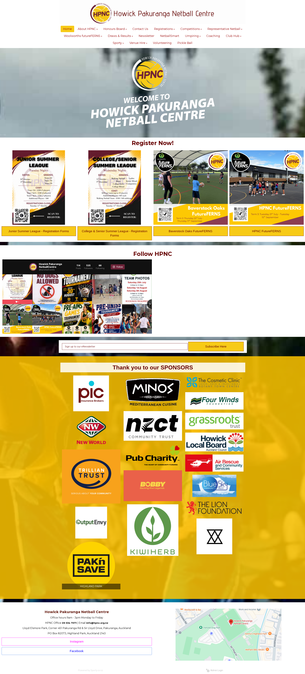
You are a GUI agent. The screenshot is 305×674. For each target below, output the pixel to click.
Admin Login (216, 670)
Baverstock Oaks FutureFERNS (190, 231)
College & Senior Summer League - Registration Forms (114, 233)
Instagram (77, 641)
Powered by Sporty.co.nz (90, 670)
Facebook (77, 651)
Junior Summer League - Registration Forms (38, 231)
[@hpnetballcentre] (33, 267)
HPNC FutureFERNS (266, 231)
